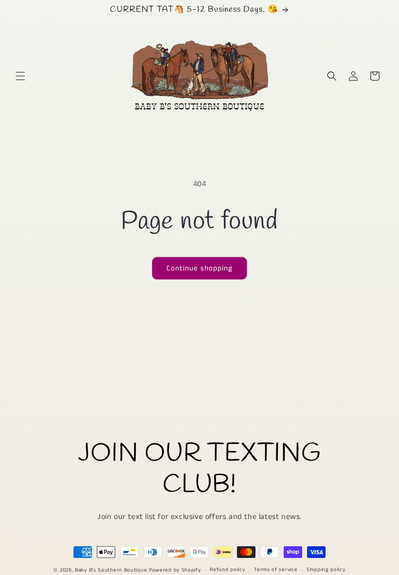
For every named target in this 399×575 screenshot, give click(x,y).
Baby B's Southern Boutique (111, 570)
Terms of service (275, 570)
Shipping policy (326, 570)
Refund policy (227, 570)
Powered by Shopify (175, 570)
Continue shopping (199, 268)
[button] (20, 76)
